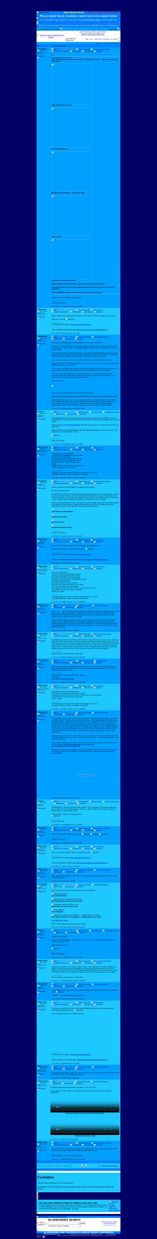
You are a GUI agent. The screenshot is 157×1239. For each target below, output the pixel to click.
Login (52, 29)
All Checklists (113, 29)
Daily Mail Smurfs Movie (60, 920)
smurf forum (84, 34)
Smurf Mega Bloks (74, 425)
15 (106, 39)
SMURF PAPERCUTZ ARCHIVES (103, 12)
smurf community (96, 33)
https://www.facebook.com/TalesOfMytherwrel (92, 330)
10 (96, 39)
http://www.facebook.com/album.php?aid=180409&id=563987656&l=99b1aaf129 (73, 745)
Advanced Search (110, 1223)
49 (116, 39)
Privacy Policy (64, 1234)
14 (104, 39)
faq (103, 33)
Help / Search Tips (109, 1225)
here (76, 1208)
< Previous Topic (105, 1165)
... (93, 39)
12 (100, 39)
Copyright (39, 1234)
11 (97, 39)
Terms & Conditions (52, 1235)
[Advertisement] (78, 6)
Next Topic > (114, 1165)
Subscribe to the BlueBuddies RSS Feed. (70, 1237)
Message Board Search (109, 1222)
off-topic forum (92, 34)
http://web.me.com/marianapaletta (63, 679)
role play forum (101, 34)
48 (114, 39)
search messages (86, 33)
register (58, 29)
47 (112, 39)
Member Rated (41, 56)
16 (108, 39)
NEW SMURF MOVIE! (74, 12)
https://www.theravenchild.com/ (80, 324)
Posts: (55, 306)
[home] (44, 16)
